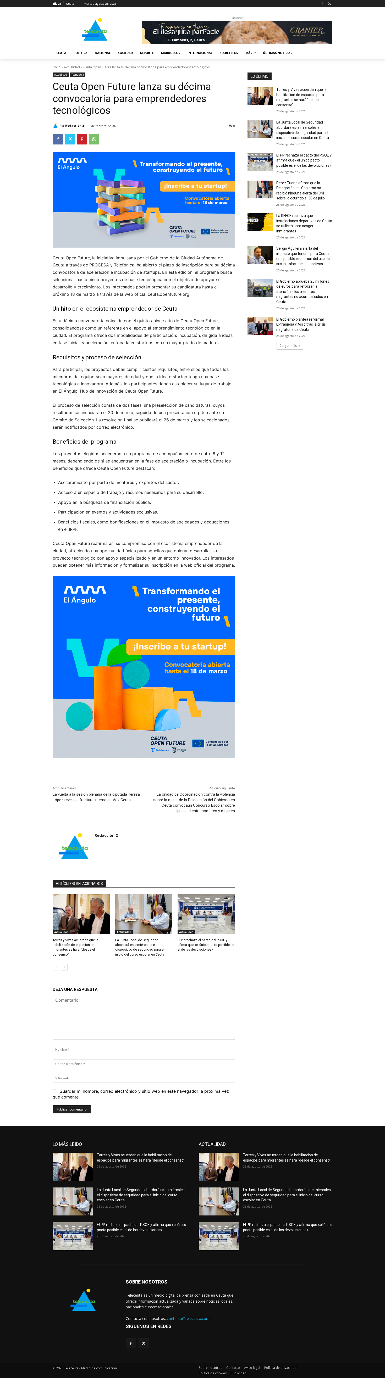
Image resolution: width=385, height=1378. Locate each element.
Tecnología (78, 74)
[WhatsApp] (94, 139)
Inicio (56, 67)
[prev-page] (56, 967)
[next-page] (64, 967)
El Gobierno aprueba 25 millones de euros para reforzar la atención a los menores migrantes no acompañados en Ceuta (302, 291)
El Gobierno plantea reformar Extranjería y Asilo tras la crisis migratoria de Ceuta (301, 324)
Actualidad (72, 67)
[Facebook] (322, 4)
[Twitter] (329, 4)
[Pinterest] (82, 139)
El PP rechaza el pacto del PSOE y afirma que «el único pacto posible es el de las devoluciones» (206, 944)
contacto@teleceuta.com (188, 1318)
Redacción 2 (74, 125)
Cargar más (288, 345)
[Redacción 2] (56, 125)
